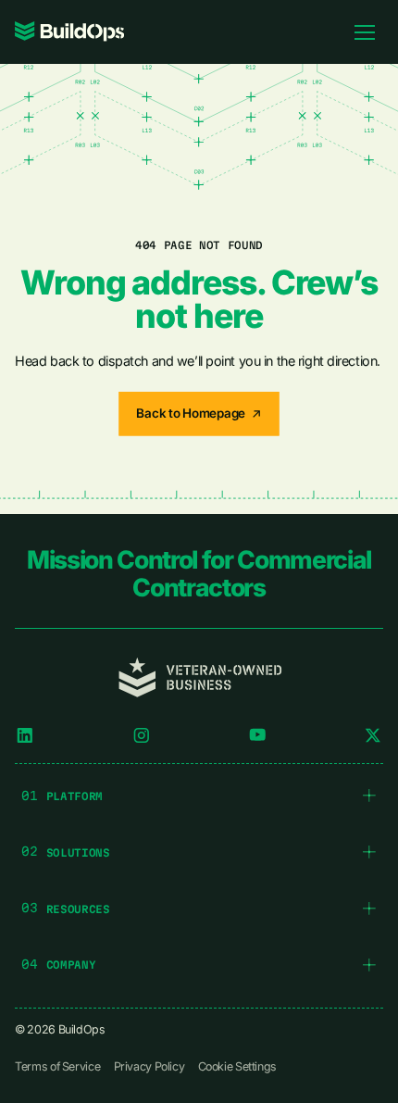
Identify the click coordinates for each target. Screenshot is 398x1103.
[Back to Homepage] (198, 414)
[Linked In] (25, 735)
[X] (373, 735)
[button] (199, 796)
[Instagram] (141, 735)
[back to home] (70, 31)
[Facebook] (257, 735)
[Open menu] (364, 31)
